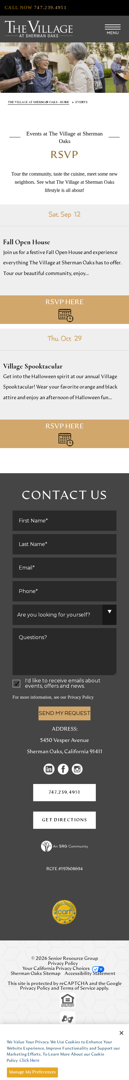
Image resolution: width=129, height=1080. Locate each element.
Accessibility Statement (89, 973)
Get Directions (69, 823)
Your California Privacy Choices (56, 968)
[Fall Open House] (64, 264)
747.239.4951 (64, 792)
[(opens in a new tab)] (51, 769)
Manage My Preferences (32, 1072)
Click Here (29, 1061)
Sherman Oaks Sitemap (35, 973)
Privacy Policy (81, 697)
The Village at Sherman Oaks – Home (38, 102)
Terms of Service (77, 988)
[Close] (121, 1033)
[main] (64, 283)
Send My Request (64, 713)
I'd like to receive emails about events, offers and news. (63, 683)
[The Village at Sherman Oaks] (38, 29)
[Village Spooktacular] (64, 388)
